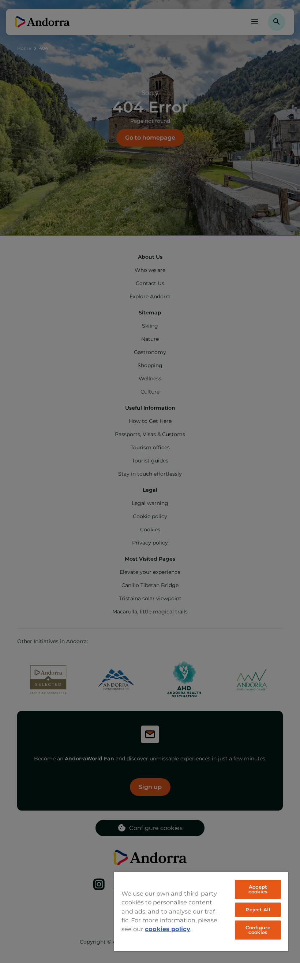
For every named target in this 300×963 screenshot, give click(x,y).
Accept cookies (257, 889)
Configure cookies (257, 930)
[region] (201, 911)
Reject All (257, 909)
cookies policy (167, 929)
